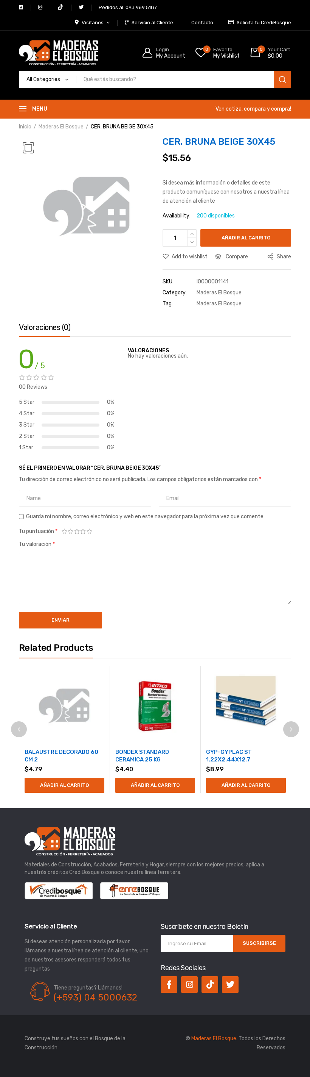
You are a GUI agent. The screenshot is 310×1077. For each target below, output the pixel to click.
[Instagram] (189, 984)
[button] (28, 147)
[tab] (44, 329)
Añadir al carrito (246, 238)
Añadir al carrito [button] (64, 785)
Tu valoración (37, 544)
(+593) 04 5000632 (95, 997)
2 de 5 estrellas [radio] (71, 531)
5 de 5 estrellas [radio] (89, 531)
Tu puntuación (38, 531)
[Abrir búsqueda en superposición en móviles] (155, 79)
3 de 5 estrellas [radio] (77, 531)
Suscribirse (259, 943)
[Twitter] (230, 984)
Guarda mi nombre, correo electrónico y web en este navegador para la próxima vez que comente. (145, 516)
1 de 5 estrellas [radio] (64, 531)
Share (283, 256)
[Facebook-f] (169, 984)
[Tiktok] (210, 984)
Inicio (25, 126)
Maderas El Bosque (61, 126)
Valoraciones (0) (44, 327)
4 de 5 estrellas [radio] (83, 531)
